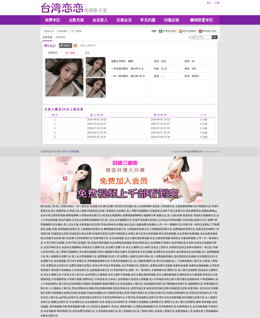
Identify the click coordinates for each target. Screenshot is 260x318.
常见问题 (148, 20)
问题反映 (171, 20)
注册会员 (124, 20)
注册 (217, 2)
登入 (209, 2)
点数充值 (76, 20)
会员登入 (100, 20)
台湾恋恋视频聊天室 (192, 151)
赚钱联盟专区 (201, 20)
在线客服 (74, 151)
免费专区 (52, 20)
